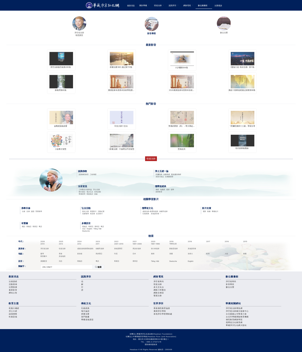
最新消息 (131, 5)
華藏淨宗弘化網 (103, 5)
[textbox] (66, 267)
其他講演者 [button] (155, 214)
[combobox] (72, 267)
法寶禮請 (218, 5)
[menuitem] (131, 5)
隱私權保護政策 (151, 344)
